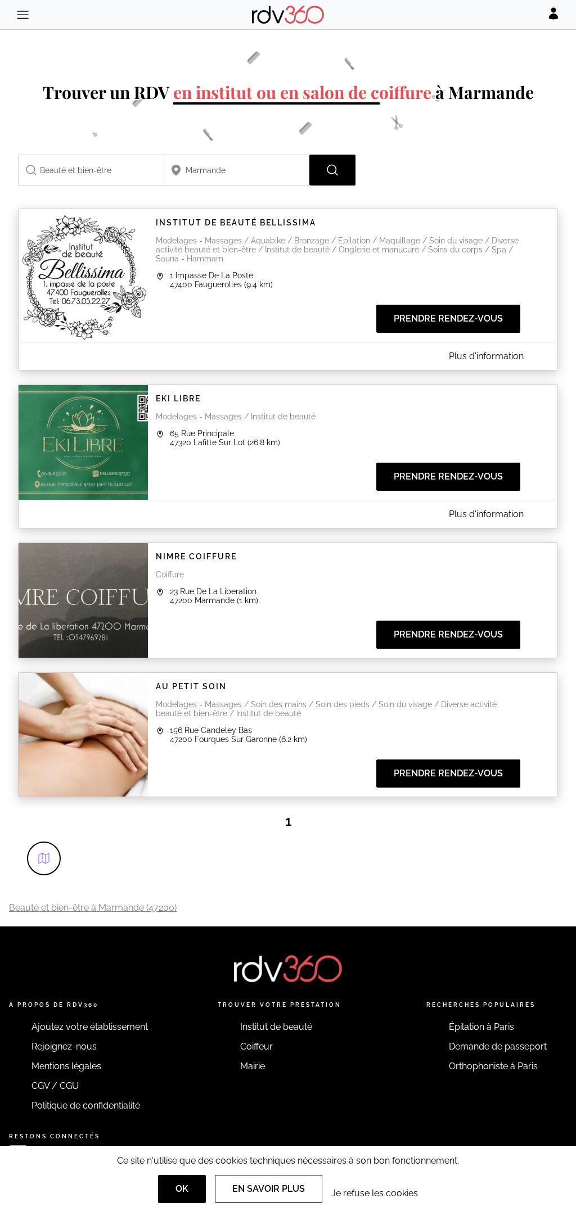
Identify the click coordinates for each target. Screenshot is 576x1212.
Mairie (252, 1066)
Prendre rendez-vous (448, 318)
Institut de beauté (276, 1026)
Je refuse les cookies (374, 1193)
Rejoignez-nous (64, 1046)
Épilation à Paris (481, 1026)
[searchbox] (91, 170)
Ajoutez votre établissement (90, 1026)
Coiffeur (256, 1046)
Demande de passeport (498, 1046)
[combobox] (91, 170)
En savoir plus (268, 1188)
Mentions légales (66, 1066)
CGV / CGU (55, 1085)
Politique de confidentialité (86, 1105)
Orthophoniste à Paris (493, 1066)
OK (182, 1188)
